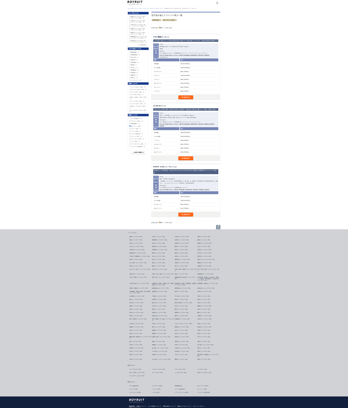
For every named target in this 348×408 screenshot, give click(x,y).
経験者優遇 (187, 55)
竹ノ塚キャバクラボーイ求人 (182, 296)
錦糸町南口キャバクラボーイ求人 (205, 274)
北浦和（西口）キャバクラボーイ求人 (161, 336)
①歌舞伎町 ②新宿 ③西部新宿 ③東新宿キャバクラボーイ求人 (185, 284)
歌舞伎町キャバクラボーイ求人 (159, 240)
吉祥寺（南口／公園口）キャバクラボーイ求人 (185, 270)
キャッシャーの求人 (202, 389)
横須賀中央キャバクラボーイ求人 (137, 253)
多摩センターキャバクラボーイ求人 (206, 259)
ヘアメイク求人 (136, 131)
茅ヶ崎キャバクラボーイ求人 (136, 323)
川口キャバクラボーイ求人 (203, 336)
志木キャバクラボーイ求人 (181, 330)
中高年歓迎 (200, 55)
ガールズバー (163, 185)
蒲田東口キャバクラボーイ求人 (182, 259)
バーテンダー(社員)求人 (138, 146)
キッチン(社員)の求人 (180, 389)
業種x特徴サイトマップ (169, 406)
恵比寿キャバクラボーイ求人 (159, 246)
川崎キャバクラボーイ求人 (203, 309)
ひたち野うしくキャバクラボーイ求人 (161, 359)
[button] (160, 20)
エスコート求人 (136, 128)
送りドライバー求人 (136, 126)
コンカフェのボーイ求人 (138, 103)
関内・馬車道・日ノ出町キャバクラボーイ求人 (163, 319)
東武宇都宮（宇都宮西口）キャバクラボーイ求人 (208, 355)
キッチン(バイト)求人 (137, 139)
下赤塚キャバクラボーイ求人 (159, 296)
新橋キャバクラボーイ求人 (135, 240)
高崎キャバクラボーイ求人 (181, 359)
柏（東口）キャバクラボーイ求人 (160, 348)
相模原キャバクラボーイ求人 (136, 327)
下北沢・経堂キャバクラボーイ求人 (138, 277)
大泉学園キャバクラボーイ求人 (137, 296)
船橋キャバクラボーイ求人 (158, 341)
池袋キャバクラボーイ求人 (203, 236)
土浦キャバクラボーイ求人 (135, 359)
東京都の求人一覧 (168, 8)
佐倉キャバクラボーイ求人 (181, 344)
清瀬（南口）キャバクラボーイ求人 (206, 288)
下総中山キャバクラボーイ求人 (182, 348)
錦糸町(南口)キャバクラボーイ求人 (160, 288)
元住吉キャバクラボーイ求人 (204, 319)
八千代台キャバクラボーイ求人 (159, 351)
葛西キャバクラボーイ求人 (158, 266)
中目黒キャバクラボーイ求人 (204, 266)
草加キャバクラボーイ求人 (135, 333)
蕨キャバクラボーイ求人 (135, 341)
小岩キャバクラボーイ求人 (203, 302)
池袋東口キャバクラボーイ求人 (159, 291)
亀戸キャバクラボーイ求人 (135, 299)
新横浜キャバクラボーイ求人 (182, 312)
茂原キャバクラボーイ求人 (203, 348)
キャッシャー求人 (136, 136)
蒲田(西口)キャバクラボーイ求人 (183, 288)
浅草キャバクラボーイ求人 (203, 299)
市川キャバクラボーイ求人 (181, 306)
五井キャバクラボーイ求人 (135, 309)
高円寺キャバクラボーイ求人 (204, 256)
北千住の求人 (156, 20)
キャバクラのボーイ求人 (138, 87)
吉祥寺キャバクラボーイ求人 (182, 240)
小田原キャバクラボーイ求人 (204, 315)
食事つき (171, 55)
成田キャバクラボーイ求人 (203, 341)
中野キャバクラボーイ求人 (135, 266)
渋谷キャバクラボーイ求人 (135, 243)
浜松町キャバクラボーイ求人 (182, 262)
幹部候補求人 (135, 123)
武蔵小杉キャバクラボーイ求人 (159, 315)
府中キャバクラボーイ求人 (181, 266)
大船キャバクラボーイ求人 (203, 323)
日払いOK (162, 55)
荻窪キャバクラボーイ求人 (181, 299)
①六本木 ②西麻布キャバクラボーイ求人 (139, 256)
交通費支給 (206, 55)
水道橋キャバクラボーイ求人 (159, 299)
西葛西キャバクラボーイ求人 (204, 262)
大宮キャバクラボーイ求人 (135, 330)
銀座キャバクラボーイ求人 (135, 236)
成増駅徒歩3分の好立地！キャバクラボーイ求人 (185, 278)
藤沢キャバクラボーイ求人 (203, 312)
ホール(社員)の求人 (134, 385)
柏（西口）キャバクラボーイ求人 (205, 344)
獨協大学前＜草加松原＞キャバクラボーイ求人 (140, 337)
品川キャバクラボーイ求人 (158, 259)
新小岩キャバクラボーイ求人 (136, 302)
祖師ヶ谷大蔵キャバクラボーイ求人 (183, 302)
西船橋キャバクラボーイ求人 (159, 344)
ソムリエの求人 (156, 392)
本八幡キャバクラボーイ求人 (182, 351)
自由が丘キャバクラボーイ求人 (137, 274)
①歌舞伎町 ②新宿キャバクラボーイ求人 (207, 283)
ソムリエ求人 (135, 141)
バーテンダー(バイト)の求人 (181, 392)
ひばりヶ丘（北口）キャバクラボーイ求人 (139, 269)
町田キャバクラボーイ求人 (181, 249)
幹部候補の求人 (178, 385)
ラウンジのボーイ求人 (137, 92)
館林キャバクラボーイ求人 (203, 359)
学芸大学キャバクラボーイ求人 (159, 269)
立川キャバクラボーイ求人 (203, 246)
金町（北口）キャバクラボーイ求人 (160, 277)
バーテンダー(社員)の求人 (203, 392)
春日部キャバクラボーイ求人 (182, 336)
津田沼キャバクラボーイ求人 (182, 341)
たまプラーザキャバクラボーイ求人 (183, 323)
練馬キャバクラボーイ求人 (203, 240)
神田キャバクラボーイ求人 (181, 246)
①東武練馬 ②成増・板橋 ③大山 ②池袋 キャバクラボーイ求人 (140, 292)
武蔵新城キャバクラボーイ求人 (182, 319)
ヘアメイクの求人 (156, 389)
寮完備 (166, 55)
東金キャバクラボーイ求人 (203, 351)
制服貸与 (212, 124)
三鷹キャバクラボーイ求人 (203, 296)
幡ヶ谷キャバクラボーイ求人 (159, 302)
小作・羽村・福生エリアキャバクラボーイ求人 (208, 270)
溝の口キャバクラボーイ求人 (136, 312)
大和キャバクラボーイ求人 (158, 243)
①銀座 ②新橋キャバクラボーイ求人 (138, 288)
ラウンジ (162, 51)
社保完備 (162, 125)
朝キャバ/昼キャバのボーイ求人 (137, 372)
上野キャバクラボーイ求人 (158, 236)
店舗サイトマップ (141, 406)
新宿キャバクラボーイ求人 (158, 262)
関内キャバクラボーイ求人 (158, 309)
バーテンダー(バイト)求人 (138, 144)
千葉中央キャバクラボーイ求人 (137, 249)
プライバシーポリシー (199, 406)
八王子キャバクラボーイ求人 (136, 246)
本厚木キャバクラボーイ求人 (159, 312)
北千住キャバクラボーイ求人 (204, 253)
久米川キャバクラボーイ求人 (159, 306)
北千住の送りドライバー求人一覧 (189, 8)
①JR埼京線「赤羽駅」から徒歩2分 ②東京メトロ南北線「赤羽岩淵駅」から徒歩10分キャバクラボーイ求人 (208, 279)
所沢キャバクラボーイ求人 (181, 333)
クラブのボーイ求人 (137, 94)
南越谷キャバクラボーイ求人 (159, 330)
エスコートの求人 (133, 389)
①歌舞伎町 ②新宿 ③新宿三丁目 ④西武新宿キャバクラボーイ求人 (163, 284)
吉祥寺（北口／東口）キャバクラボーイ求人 (163, 274)
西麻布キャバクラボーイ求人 (204, 306)
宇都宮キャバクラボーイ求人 (159, 354)
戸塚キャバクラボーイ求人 (158, 323)
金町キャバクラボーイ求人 (181, 291)
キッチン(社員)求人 (137, 133)
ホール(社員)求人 (136, 118)
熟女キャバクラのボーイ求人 (204, 372)
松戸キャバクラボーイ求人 (135, 351)
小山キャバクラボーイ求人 (181, 354)
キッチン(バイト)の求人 (135, 392)
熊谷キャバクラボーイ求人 (203, 333)
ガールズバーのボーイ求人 (139, 89)
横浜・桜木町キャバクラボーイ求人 (138, 319)
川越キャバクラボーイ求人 (203, 330)
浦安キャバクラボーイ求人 (135, 354)
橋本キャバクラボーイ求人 (181, 315)
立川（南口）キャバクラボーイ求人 (138, 262)
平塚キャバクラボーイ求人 (135, 315)
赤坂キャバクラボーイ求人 (181, 256)
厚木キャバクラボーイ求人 (158, 327)
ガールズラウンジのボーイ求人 (137, 375)
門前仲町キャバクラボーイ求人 (159, 249)
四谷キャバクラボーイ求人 (181, 274)
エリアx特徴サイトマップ (154, 406)
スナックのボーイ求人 (137, 101)
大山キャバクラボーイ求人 (158, 256)
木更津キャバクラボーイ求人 (136, 348)
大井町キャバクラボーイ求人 (204, 291)
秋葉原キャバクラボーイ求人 (204, 243)
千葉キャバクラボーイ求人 (135, 344)
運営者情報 (132, 406)
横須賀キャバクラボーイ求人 (182, 327)
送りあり (176, 55)
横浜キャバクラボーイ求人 (181, 309)
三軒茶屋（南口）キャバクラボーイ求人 (139, 283)
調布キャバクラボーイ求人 (158, 253)
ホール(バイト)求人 (137, 121)
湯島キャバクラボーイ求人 (135, 306)
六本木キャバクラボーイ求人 (182, 236)
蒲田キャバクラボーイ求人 (181, 253)
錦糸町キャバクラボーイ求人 (182, 243)
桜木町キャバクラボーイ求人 (204, 327)
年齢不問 (181, 55)
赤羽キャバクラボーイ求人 (135, 259)
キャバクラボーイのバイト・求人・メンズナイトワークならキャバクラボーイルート (145, 8)
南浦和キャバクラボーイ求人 (159, 333)
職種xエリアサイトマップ (184, 406)
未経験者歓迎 (193, 55)
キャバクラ (162, 119)
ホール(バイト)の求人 (157, 385)
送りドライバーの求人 (168, 20)
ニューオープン (163, 57)
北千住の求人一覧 (177, 8)
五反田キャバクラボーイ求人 (204, 249)
